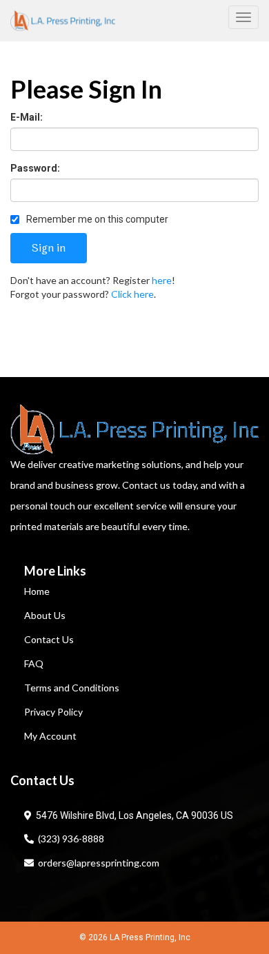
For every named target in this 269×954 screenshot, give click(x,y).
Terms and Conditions (71, 687)
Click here (132, 294)
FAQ (33, 663)
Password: (35, 168)
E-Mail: (26, 117)
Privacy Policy (53, 712)
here (162, 280)
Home (37, 591)
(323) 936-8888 (69, 838)
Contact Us (49, 639)
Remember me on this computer (96, 219)
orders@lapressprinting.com (96, 863)
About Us (45, 615)
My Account (50, 736)
